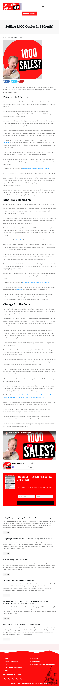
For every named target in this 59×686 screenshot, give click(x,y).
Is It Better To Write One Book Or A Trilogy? (36, 282)
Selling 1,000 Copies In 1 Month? (29, 26)
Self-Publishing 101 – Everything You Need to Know (21, 624)
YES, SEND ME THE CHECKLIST (35, 503)
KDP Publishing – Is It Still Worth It (15, 560)
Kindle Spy (19, 240)
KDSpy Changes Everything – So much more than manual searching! (27, 518)
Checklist (6, 143)
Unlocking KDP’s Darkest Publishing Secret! (18, 580)
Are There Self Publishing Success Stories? (36, 168)
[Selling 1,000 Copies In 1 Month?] (22, 59)
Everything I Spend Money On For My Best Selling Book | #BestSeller (27, 539)
